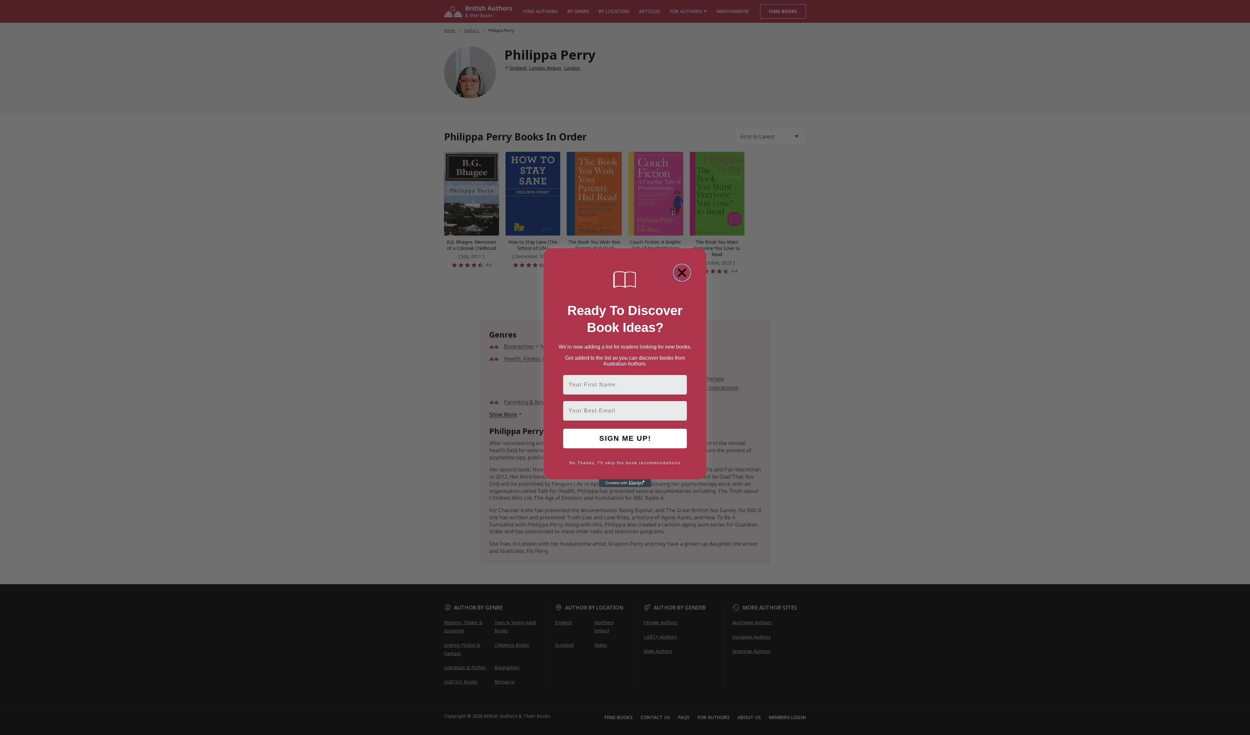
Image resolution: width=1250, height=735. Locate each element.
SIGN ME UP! (625, 438)
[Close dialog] (682, 273)
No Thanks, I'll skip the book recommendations (625, 463)
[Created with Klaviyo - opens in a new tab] (625, 483)
